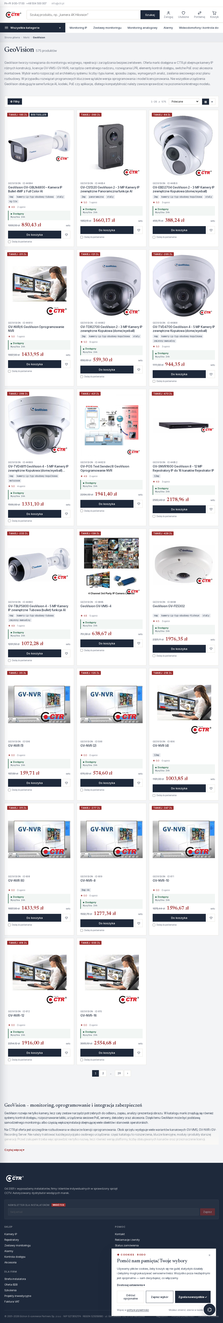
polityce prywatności (138, 1309)
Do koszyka (35, 234)
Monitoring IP (78, 27)
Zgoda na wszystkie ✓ (192, 1297)
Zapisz (207, 1212)
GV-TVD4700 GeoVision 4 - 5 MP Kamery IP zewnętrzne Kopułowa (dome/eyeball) (184, 329)
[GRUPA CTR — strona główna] (13, 15)
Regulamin (162, 1316)
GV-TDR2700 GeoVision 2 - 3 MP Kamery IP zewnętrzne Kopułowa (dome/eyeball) (111, 329)
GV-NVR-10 (161, 880)
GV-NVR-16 (88, 1015)
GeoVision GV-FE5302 (169, 606)
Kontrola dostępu (14, 1256)
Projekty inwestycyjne (17, 1296)
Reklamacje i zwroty (127, 1239)
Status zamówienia (127, 1245)
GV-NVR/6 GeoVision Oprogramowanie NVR (36, 329)
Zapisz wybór (159, 1297)
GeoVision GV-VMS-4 (95, 606)
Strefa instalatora (15, 1279)
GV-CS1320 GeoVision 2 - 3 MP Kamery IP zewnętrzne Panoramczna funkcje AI (110, 189)
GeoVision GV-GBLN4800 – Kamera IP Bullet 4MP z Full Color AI (35, 189)
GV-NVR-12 (16, 1015)
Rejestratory (11, 1239)
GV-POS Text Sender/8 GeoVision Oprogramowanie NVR (104, 468)
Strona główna (12, 37)
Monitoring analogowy (142, 27)
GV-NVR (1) (16, 745)
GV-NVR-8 (88, 880)
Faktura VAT (11, 1301)
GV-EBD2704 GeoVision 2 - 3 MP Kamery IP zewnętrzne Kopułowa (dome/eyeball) (184, 189)
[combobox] (83, 14)
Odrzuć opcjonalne (130, 1297)
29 (119, 1073)
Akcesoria (10, 1262)
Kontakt (120, 1234)
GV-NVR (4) (161, 745)
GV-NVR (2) (88, 745)
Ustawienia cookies (208, 1316)
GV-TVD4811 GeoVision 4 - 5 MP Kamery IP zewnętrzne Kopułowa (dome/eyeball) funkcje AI (38, 468)
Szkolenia (10, 1290)
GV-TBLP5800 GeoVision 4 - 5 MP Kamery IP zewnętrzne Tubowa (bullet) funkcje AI (38, 608)
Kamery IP (10, 1234)
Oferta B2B (10, 1284)
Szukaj (150, 15)
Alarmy (168, 27)
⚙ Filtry (14, 101)
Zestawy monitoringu (107, 27)
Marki (26, 37)
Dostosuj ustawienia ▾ (131, 1285)
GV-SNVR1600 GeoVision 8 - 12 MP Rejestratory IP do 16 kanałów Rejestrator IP (183, 468)
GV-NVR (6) (16, 880)
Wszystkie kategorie (35, 27)
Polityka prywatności (183, 1316)
